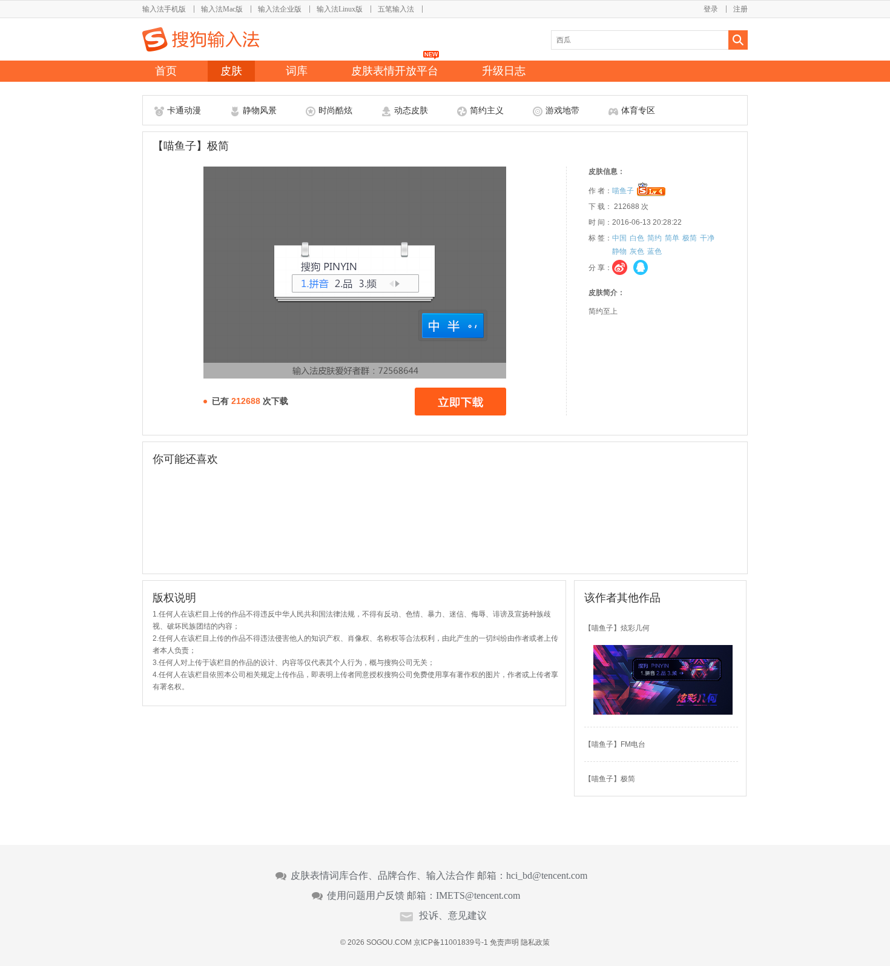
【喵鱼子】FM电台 (614, 744)
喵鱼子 (623, 191)
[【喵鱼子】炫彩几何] (663, 712)
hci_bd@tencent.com (546, 875)
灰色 (637, 251)
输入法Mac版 (222, 9)
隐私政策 (535, 942)
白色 (637, 238)
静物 (619, 251)
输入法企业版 (280, 9)
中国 (619, 238)
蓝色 (654, 251)
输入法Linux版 (340, 9)
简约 (654, 238)
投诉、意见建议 (453, 915)
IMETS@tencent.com (478, 895)
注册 (740, 9)
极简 (689, 238)
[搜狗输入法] (200, 39)
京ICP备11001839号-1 (451, 942)
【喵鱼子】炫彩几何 (617, 628)
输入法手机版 (164, 9)
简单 (672, 238)
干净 (707, 238)
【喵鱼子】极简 (609, 779)
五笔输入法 (396, 9)
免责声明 (504, 942)
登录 (711, 9)
